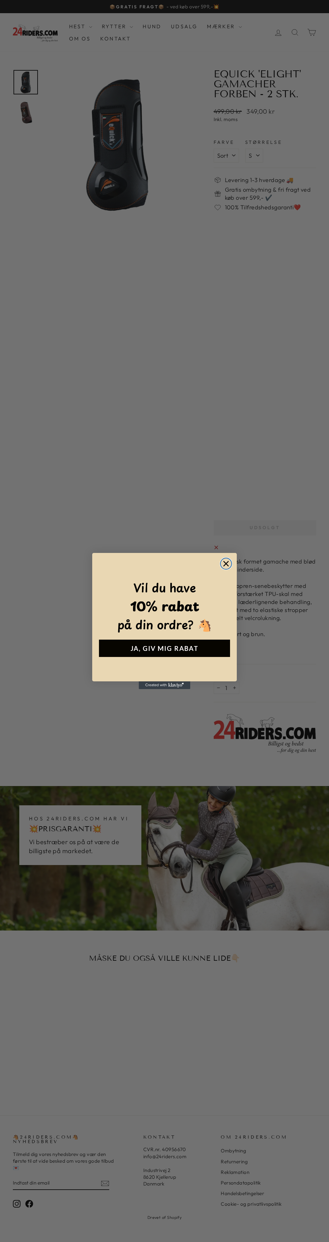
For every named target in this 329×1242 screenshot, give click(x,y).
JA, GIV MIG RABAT (164, 648)
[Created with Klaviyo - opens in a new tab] (164, 685)
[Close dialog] (226, 563)
